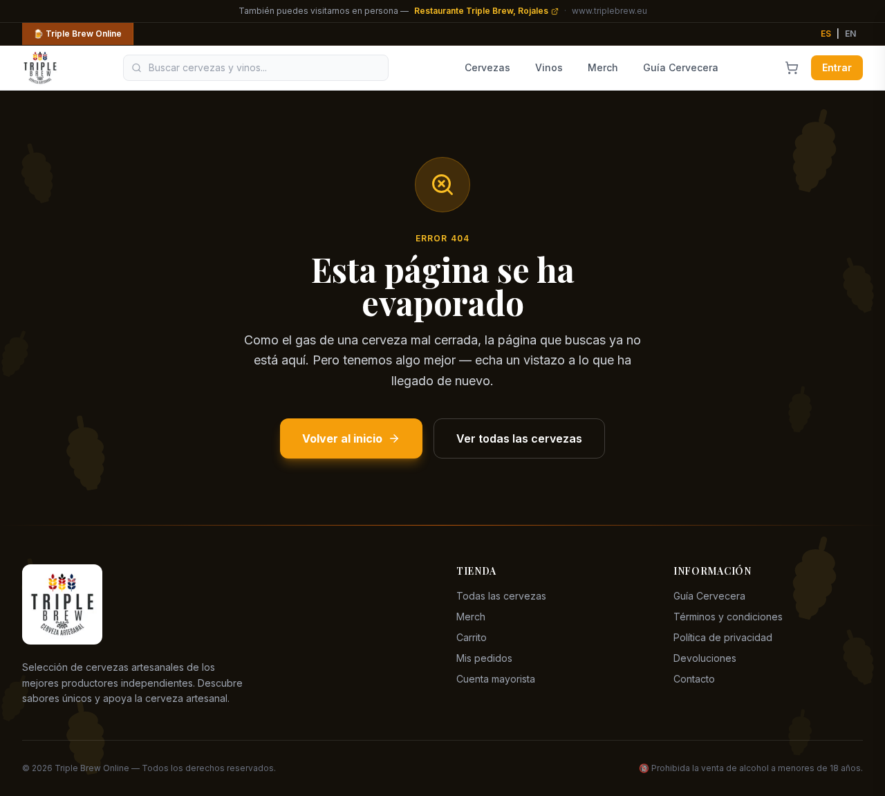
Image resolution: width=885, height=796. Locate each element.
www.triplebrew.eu (609, 11)
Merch (603, 67)
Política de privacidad (722, 637)
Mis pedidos (484, 658)
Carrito (471, 637)
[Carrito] (791, 68)
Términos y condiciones (728, 616)
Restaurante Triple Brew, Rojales (481, 11)
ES (826, 33)
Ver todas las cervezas (519, 438)
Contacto (694, 679)
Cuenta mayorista (495, 679)
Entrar (837, 67)
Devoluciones (704, 658)
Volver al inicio (342, 438)
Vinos (549, 67)
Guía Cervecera (680, 67)
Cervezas (487, 67)
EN (850, 33)
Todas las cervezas (501, 596)
